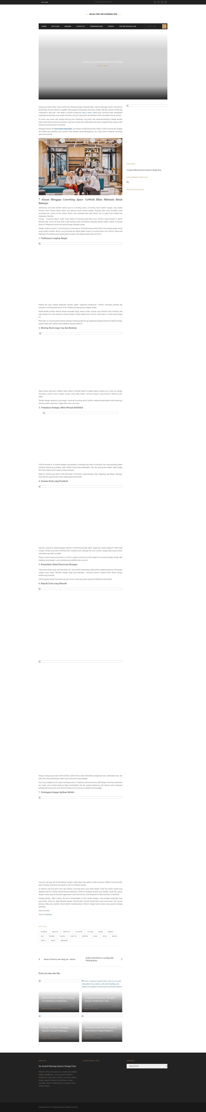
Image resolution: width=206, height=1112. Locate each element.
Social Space (103, 66)
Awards (87, 1008)
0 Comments (72, 1006)
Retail (105, 936)
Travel (53, 940)
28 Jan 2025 (46, 1035)
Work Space (97, 1038)
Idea (42, 936)
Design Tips (89, 1038)
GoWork (110, 931)
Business (44, 931)
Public (95, 936)
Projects (45, 1008)
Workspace (64, 940)
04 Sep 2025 (46, 1006)
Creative (55, 931)
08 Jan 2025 (89, 1035)
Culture (90, 931)
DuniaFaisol (48, 914)
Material (85, 936)
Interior (52, 936)
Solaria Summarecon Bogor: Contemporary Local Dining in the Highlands (153, 198)
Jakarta (62, 936)
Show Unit (94, 1008)
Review (114, 936)
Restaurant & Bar (55, 1008)
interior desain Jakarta (89, 112)
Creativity (66, 931)
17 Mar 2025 (89, 1006)
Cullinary (79, 931)
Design (100, 931)
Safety (43, 940)
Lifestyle (73, 936)
